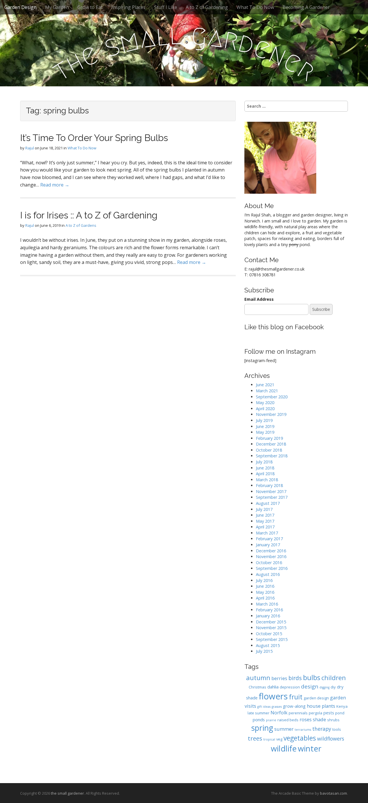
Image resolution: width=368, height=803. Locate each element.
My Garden (57, 7)
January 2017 (268, 544)
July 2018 (264, 462)
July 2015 (264, 651)
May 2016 (265, 592)
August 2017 (268, 503)
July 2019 (264, 420)
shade (319, 719)
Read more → (54, 185)
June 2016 (265, 586)
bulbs (311, 677)
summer (284, 729)
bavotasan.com (333, 793)
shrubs (333, 719)
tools (336, 729)
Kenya (342, 706)
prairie (271, 720)
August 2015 (268, 645)
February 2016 (269, 609)
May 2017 (265, 521)
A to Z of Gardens (81, 225)
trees (255, 738)
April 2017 (265, 527)
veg (279, 739)
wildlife (284, 748)
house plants (321, 706)
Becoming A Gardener (306, 7)
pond (339, 713)
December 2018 (271, 444)
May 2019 (265, 432)
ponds (259, 719)
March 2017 (267, 533)
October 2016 (269, 562)
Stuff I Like (165, 7)
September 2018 (272, 455)
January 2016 (268, 616)
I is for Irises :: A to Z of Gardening (89, 215)
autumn (258, 677)
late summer (258, 713)
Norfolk (279, 712)
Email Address (259, 299)
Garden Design (20, 7)
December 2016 (271, 550)
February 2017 (269, 538)
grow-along (294, 706)
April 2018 (265, 473)
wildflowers (330, 738)
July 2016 (264, 580)
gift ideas (264, 707)
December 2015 (271, 622)
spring (262, 728)
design (309, 686)
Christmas (257, 687)
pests (328, 713)
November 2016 (271, 556)
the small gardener (67, 793)
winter (309, 748)
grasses (277, 707)
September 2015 (272, 639)
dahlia (273, 687)
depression (290, 687)
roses (306, 719)
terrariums (303, 730)
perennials (298, 713)
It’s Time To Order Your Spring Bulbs (94, 137)
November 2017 (271, 491)
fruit (295, 696)
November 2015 (271, 627)
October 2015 (269, 633)
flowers (273, 696)
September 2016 (272, 568)
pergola (315, 713)
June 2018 (265, 468)
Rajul (29, 148)
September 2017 (272, 497)
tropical (269, 739)
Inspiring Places (128, 7)
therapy (321, 728)
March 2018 (267, 479)
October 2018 (269, 450)
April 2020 (265, 408)
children (333, 677)
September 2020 (272, 396)
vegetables (299, 738)
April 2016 (265, 598)
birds (295, 678)
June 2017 (265, 515)
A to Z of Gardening (207, 7)
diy (333, 687)
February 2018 (269, 485)
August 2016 (268, 574)
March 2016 (267, 604)
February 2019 (269, 438)
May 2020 (265, 402)
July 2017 (264, 509)
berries (279, 678)
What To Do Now (255, 7)
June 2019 (265, 426)
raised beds (287, 719)
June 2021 (265, 384)
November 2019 (271, 414)
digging (324, 687)
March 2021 (267, 390)
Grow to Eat (90, 7)
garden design (316, 698)
